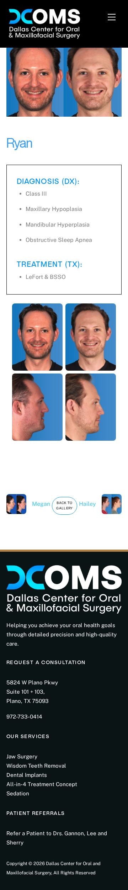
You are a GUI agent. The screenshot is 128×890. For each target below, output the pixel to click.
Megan (41, 503)
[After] (90, 365)
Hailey (87, 503)
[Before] (37, 365)
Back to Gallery (64, 505)
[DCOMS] (44, 22)
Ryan (19, 142)
